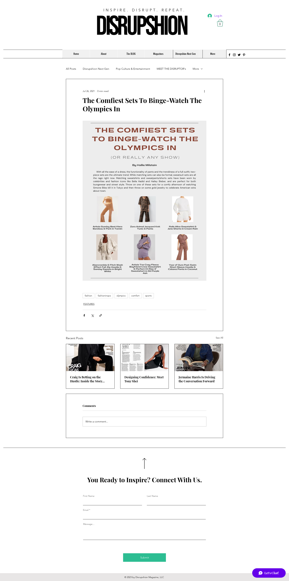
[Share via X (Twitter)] (92, 315)
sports (148, 295)
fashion (88, 295)
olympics (121, 295)
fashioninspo (104, 295)
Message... (88, 524)
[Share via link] (100, 315)
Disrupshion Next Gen (96, 68)
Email (85, 510)
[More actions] (204, 91)
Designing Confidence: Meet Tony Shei (144, 379)
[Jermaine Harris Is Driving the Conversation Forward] (199, 357)
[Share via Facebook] (84, 315)
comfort (135, 295)
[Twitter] (239, 55)
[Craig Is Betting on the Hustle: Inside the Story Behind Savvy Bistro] (90, 357)
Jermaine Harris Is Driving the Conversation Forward (197, 379)
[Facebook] (229, 55)
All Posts (71, 68)
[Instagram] (234, 55)
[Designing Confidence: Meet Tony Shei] (144, 357)
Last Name (152, 496)
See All (219, 337)
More (196, 68)
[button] (220, 23)
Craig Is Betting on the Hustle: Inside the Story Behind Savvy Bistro (86, 379)
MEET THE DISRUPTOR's (171, 68)
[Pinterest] (244, 55)
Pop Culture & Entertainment (133, 68)
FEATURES (88, 303)
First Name (88, 496)
